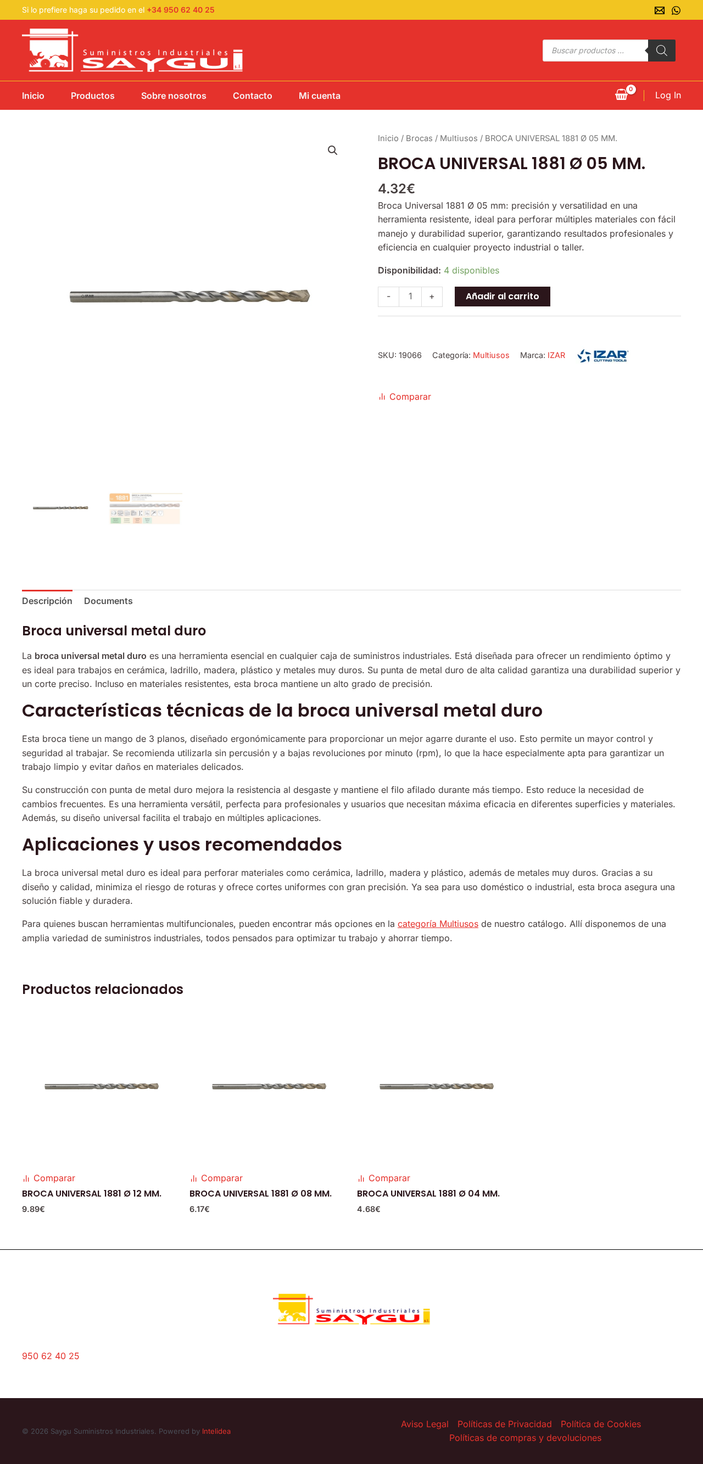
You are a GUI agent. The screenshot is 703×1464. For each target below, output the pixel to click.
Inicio (33, 95)
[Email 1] (660, 10)
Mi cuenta (320, 95)
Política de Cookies (601, 1423)
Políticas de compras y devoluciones (525, 1437)
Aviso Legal (425, 1423)
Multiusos (459, 138)
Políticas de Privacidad (504, 1423)
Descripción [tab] (47, 600)
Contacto (252, 95)
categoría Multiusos (438, 923)
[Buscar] (662, 51)
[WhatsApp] (676, 10)
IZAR (556, 355)
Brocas (419, 138)
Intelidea (216, 1431)
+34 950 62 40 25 (181, 9)
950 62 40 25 (51, 1355)
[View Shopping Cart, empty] (621, 96)
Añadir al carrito (502, 296)
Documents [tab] (108, 600)
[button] (333, 150)
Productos (93, 95)
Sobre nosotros (174, 95)
